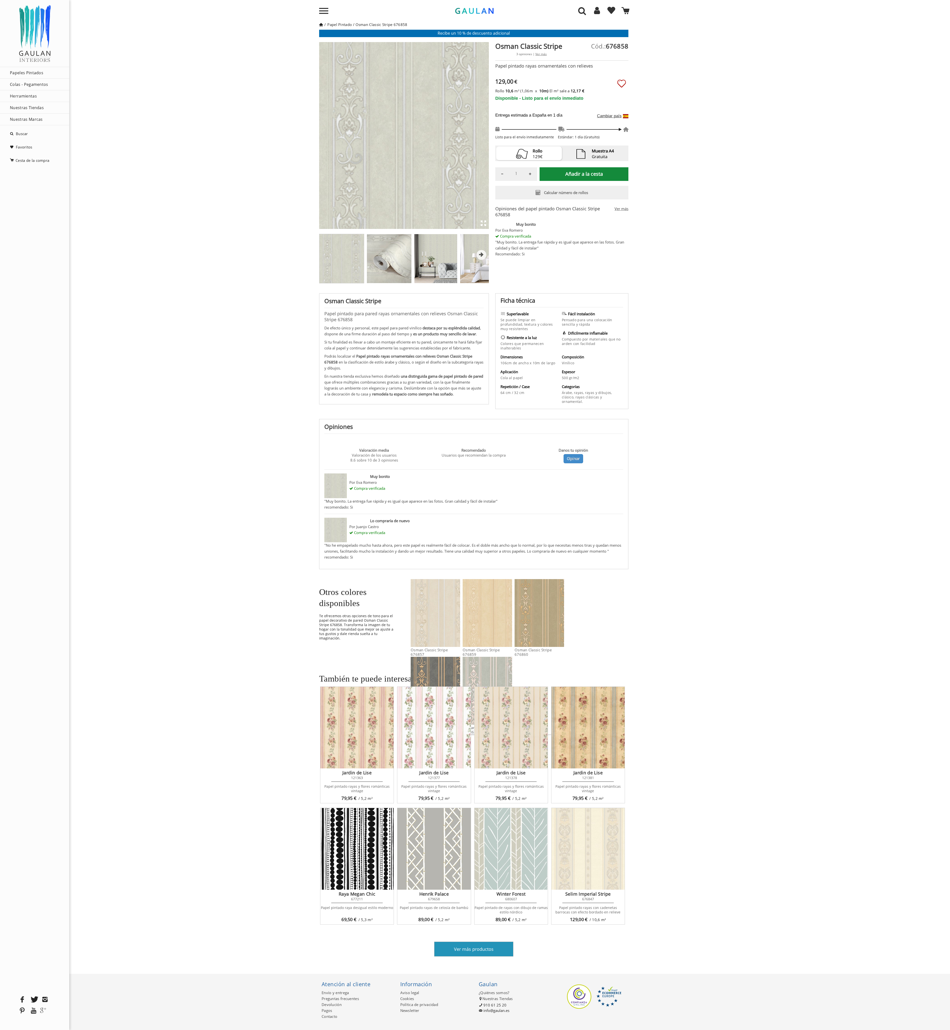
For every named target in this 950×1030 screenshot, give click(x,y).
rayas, (579, 392)
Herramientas (23, 96)
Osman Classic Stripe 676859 (481, 652)
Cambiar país (609, 116)
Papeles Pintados (26, 72)
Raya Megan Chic (357, 894)
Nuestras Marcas (26, 119)
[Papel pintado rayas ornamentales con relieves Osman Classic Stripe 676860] (561, 613)
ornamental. (572, 401)
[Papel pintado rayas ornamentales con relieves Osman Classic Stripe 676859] (509, 613)
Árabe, (568, 392)
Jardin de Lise (357, 773)
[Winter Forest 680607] (511, 849)
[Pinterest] (22, 1011)
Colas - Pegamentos (29, 84)
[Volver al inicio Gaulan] (321, 24)
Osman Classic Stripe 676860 (533, 652)
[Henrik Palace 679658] (434, 849)
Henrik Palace (434, 894)
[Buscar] (582, 11)
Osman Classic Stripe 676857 (429, 652)
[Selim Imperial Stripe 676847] (588, 849)
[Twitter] (34, 1000)
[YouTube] (34, 1011)
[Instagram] (45, 1000)
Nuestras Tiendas (27, 107)
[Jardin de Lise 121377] (434, 727)
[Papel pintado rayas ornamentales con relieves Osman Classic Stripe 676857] (457, 613)
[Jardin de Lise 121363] (357, 727)
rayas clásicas (587, 397)
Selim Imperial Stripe (588, 894)
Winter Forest (511, 894)
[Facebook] (22, 1000)
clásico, (568, 397)
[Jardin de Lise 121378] (511, 727)
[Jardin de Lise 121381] (588, 727)
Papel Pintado (339, 24)
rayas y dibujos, (598, 392)
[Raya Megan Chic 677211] (357, 849)
